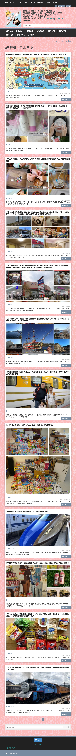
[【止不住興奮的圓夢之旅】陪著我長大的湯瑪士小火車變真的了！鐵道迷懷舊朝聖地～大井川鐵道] (38, 688)
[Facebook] (56, 6)
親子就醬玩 (40, 2)
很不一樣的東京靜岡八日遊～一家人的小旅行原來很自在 (27, 511)
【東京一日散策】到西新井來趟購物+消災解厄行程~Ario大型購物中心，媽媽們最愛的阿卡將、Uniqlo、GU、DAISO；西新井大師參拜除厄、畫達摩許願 (37, 266)
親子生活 (9, 35)
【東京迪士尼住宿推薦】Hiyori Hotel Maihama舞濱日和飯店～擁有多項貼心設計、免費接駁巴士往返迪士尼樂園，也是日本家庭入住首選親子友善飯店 (37, 213)
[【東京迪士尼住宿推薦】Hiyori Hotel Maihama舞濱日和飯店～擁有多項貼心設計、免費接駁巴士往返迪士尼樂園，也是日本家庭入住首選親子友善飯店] (38, 233)
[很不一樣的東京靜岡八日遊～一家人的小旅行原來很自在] (38, 530)
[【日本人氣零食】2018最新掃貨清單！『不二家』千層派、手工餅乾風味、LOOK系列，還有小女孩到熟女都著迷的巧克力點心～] (38, 635)
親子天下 (32, 2)
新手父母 (20, 35)
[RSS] (67, 6)
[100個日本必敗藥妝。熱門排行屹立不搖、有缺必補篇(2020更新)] (38, 462)
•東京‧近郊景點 (66, 41)
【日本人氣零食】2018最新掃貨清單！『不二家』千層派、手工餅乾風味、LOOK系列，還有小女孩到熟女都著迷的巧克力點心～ (37, 615)
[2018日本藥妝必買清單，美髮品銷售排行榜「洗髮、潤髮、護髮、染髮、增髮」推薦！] (38, 582)
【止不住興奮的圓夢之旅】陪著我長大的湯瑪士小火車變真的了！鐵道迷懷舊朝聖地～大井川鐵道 (37, 668)
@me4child (38, 744)
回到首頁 (9, 31)
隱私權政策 (12, 748)
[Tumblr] (61, 6)
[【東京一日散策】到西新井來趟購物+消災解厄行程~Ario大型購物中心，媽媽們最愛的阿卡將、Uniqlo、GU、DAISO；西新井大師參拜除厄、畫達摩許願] (38, 286)
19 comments (66, 499)
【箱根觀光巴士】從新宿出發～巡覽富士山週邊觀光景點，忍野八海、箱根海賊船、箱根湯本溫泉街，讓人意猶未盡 (37, 319)
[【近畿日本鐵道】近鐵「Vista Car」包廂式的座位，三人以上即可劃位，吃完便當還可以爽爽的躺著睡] (38, 393)
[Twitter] (59, 6)
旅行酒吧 (54, 2)
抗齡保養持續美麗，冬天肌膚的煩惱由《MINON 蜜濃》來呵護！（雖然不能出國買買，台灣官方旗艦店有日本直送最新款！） (37, 107)
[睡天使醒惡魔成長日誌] (13, 18)
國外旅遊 (62, 31)
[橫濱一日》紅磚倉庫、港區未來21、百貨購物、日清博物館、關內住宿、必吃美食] (38, 73)
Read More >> (66, 99)
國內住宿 (30, 31)
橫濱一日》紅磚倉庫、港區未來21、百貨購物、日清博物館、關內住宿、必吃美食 (36, 54)
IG (20, 2)
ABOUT (15, 2)
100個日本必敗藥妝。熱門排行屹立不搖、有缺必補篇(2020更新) (29, 425)
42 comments (66, 93)
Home (57, 41)
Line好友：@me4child (61, 19)
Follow (39, 740)
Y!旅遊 (25, 2)
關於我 (7, 748)
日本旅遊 (51, 31)
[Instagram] (64, 6)
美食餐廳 (40, 31)
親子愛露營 (32, 35)
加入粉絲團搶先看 (49, 19)
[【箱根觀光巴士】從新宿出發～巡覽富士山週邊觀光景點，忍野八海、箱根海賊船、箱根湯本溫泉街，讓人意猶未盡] (38, 340)
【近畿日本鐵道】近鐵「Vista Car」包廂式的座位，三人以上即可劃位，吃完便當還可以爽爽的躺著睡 (37, 373)
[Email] (69, 6)
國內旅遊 (19, 31)
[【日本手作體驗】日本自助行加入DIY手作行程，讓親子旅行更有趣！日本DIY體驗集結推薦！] (38, 180)
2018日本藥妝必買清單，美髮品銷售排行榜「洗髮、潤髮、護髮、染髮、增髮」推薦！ (37, 563)
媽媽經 (48, 2)
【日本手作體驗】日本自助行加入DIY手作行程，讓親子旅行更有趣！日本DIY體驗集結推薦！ (38, 160)
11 (40, 719)
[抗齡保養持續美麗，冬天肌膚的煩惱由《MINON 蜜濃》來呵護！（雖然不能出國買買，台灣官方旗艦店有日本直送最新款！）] (38, 127)
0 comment (66, 147)
